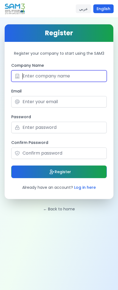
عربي (83, 8)
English (103, 8)
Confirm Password (29, 142)
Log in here (85, 187)
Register (63, 172)
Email (16, 91)
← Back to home (59, 209)
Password (21, 117)
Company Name (27, 65)
